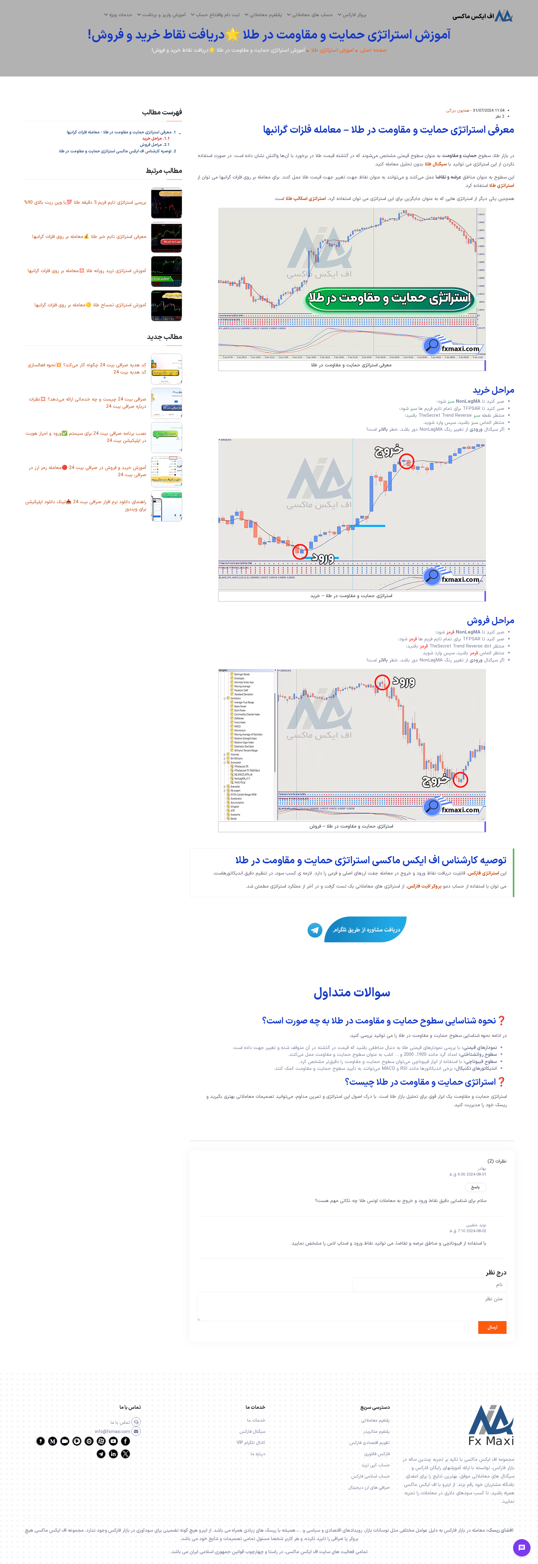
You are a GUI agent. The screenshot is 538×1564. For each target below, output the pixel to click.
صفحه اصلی (373, 50)
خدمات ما (256, 1420)
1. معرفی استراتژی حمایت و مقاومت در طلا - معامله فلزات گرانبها (121, 132)
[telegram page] (101, 1457)
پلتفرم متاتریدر (376, 1431)
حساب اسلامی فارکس (370, 1476)
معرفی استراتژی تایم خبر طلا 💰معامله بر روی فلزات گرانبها (89, 236)
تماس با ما (121, 1422)
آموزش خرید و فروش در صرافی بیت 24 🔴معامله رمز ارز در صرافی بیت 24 (87, 471)
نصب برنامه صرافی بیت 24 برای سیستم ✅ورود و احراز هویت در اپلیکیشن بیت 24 (86, 437)
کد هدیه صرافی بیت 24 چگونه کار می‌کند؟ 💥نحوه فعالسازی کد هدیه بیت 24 (87, 369)
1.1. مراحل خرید (156, 139)
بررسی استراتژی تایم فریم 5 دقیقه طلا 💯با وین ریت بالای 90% (85, 202)
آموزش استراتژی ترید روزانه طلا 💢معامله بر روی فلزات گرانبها (87, 271)
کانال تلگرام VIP (251, 1443)
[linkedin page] (113, 1457)
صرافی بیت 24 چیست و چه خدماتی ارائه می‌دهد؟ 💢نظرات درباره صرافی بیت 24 (87, 403)
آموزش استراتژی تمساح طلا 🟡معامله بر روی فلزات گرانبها (90, 305)
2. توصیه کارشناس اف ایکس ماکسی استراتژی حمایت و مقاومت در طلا (117, 151)
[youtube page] (113, 1444)
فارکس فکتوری (377, 1454)
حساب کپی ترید (375, 1465)
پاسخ (475, 1187)
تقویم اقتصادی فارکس (369, 1443)
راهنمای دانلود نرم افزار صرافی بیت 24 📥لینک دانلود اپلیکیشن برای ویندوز (85, 506)
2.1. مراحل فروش (155, 145)
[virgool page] (40, 1444)
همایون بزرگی (457, 111)
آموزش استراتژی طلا (332, 50)
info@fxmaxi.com (113, 1432)
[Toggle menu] (522, 1548)
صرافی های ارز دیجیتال (369, 1487)
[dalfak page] (64, 1444)
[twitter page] (125, 1457)
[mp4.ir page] (77, 1444)
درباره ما (258, 1454)
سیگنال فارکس (252, 1431)
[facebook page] (125, 1444)
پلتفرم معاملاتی (375, 1420)
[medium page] (52, 1444)
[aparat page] (101, 1444)
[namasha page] (89, 1444)
